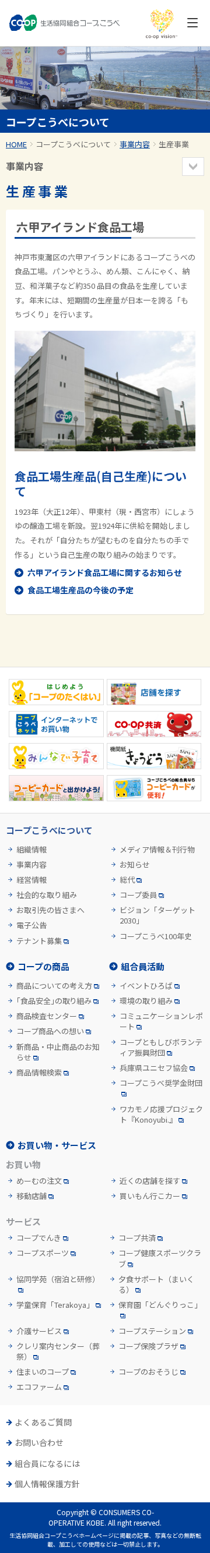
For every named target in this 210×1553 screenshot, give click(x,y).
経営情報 (31, 880)
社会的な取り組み (46, 895)
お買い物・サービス (57, 1145)
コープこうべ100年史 (156, 936)
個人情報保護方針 (47, 1484)
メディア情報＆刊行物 (157, 849)
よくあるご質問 (43, 1422)
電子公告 (31, 925)
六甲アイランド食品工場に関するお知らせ (104, 572)
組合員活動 (142, 966)
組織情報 (31, 849)
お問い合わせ (39, 1442)
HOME (16, 144)
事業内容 (135, 144)
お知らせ (135, 864)
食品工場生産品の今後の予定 (80, 590)
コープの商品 (43, 966)
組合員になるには (47, 1463)
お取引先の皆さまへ (50, 910)
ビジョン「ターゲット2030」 (157, 915)
